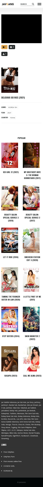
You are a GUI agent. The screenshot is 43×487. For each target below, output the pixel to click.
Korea (12, 117)
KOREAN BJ (8, 471)
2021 (9, 113)
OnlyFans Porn (9, 456)
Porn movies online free (13, 461)
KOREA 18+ (12, 107)
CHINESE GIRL (9, 466)
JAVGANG (22, 482)
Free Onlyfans (9, 452)
